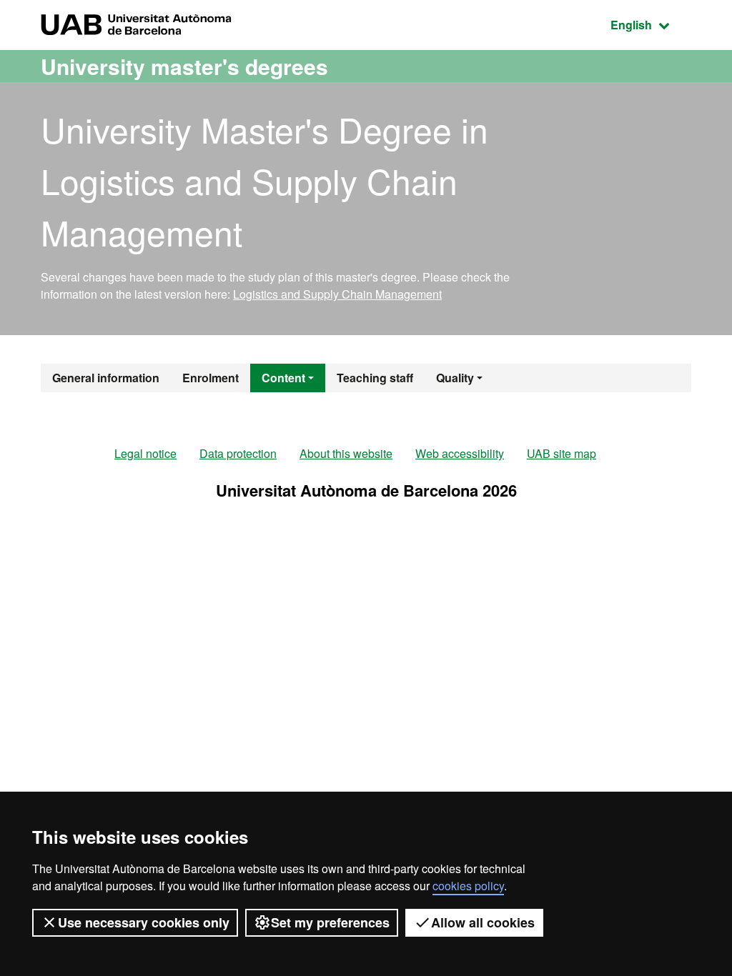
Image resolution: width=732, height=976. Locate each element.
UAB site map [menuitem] (561, 453)
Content (283, 377)
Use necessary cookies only (143, 922)
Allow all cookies (483, 922)
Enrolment (210, 377)
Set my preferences (330, 922)
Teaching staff (375, 377)
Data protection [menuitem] (238, 453)
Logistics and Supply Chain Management (337, 294)
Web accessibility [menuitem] (459, 453)
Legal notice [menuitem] (145, 453)
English (650, 24)
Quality (455, 377)
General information (105, 377)
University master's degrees (184, 66)
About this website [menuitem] (346, 453)
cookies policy (468, 885)
